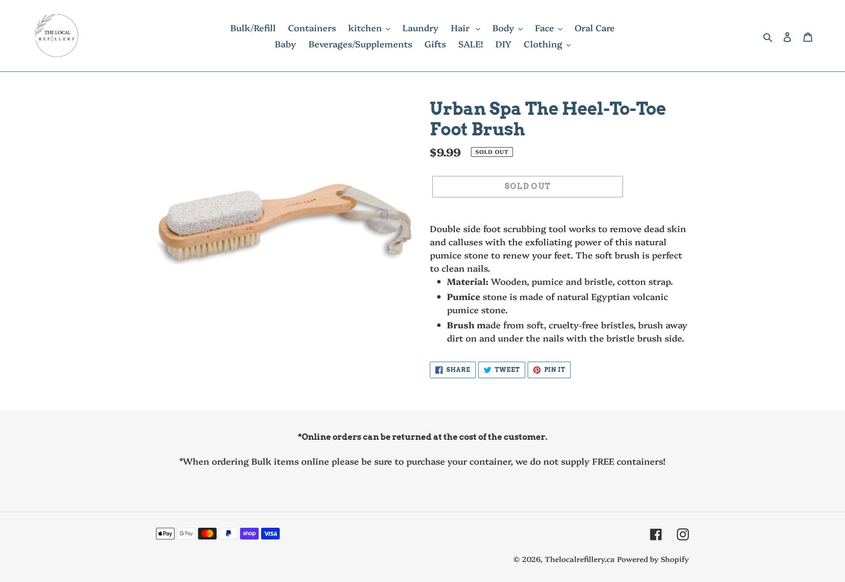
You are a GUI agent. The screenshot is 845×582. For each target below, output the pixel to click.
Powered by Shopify (653, 559)
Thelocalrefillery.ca (580, 559)
